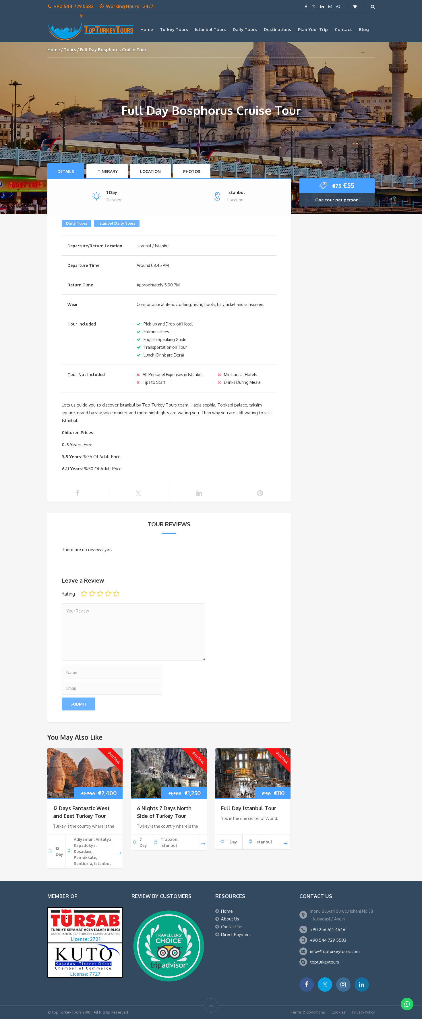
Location (150, 171)
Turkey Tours (174, 29)
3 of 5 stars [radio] (100, 593)
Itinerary (107, 171)
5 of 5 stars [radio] (116, 593)
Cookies (339, 1012)
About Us (230, 919)
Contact (343, 29)
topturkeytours (324, 962)
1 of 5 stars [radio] (84, 593)
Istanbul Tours (210, 29)
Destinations (277, 29)
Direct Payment (236, 934)
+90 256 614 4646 (327, 929)
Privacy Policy (363, 1012)
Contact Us (231, 926)
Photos (191, 171)
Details (65, 171)
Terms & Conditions (308, 1012)
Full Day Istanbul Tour (248, 808)
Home (146, 29)
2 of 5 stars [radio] (92, 593)
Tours (70, 49)
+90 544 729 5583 (328, 940)
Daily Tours (245, 29)
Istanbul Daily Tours (116, 223)
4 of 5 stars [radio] (108, 593)
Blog (364, 29)
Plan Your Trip (313, 29)
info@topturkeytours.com (335, 951)
